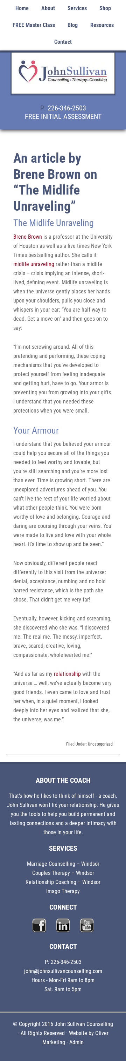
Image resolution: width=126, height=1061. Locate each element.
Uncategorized (100, 744)
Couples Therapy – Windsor (63, 873)
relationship (67, 674)
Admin (76, 1042)
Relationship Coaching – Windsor (63, 882)
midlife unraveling (33, 264)
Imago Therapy (63, 891)
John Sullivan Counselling (63, 77)
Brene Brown (27, 236)
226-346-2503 (67, 108)
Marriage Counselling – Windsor (63, 864)
